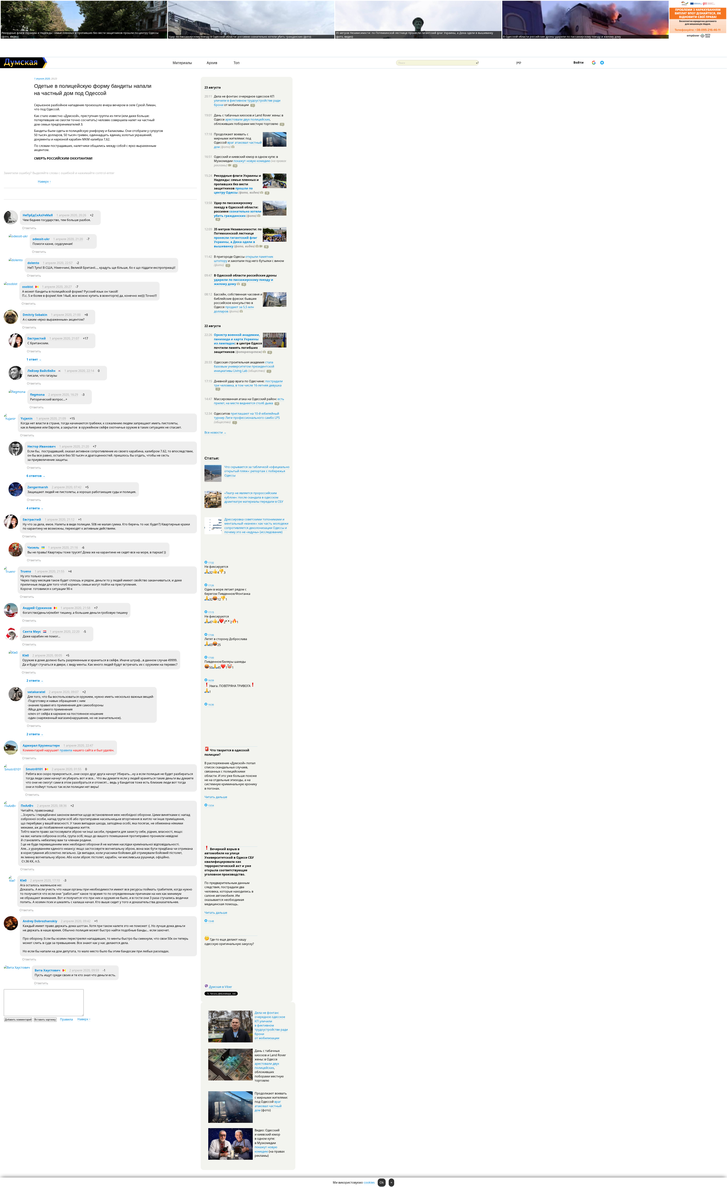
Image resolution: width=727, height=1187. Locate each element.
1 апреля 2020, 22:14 (79, 371)
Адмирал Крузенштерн (41, 745)
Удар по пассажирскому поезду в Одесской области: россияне (236, 207)
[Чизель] (16, 556)
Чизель (33, 547)
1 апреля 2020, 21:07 (64, 338)
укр (518, 62)
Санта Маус (32, 631)
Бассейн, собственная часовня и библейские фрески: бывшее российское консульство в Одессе (238, 300)
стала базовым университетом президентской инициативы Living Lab (244, 366)
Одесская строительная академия (239, 362)
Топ (236, 63)
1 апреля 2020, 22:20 (65, 631)
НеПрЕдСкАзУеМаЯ (38, 215)
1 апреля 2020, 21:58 (75, 608)
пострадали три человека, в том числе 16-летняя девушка (248, 383)
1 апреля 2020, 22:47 (78, 745)
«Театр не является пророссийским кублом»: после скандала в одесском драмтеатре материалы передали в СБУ (253, 497)
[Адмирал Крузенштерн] (11, 754)
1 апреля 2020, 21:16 (63, 547)
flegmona (37, 395)
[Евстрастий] (16, 346)
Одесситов (222, 413)
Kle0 (25, 655)
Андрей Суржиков (37, 608)
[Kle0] (13, 652)
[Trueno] (10, 571)
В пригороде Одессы (229, 257)
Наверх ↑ (44, 181)
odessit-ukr (41, 239)
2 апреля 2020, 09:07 (64, 692)
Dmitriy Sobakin (35, 315)
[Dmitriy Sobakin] (11, 323)
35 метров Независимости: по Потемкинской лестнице (238, 231)
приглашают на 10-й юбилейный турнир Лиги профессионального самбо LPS (247, 415)
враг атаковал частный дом (238, 144)
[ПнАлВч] (10, 806)
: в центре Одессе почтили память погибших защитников (238, 347)
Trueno (25, 571)
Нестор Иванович (41, 446)
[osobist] (10, 284)
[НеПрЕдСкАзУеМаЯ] (11, 223)
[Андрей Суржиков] (11, 616)
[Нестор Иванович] (16, 455)
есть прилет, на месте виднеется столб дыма (249, 401)
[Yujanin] (10, 419)
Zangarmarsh (37, 487)
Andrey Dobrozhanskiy (40, 921)
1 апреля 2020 (42, 78)
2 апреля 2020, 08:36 (52, 806)
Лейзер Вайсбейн (41, 371)
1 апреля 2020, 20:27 (57, 287)
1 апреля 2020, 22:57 (58, 263)
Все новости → (215, 432)
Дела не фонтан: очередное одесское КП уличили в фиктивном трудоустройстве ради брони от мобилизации (271, 1025)
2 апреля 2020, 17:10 (45, 880)
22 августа (212, 326)
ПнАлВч (27, 806)
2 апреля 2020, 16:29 (63, 395)
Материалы (182, 63)
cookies (369, 1182)
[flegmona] (17, 392)
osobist (27, 287)
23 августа (212, 87)
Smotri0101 (34, 769)
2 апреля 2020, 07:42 (66, 487)
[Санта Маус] (11, 640)
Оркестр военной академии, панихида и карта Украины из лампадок (237, 339)
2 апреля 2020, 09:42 (75, 921)
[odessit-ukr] (18, 236)
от (236, 105)
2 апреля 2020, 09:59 (84, 970)
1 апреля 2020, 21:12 (59, 519)
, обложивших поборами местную (246, 121)
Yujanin (27, 418)
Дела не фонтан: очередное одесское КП (244, 96)
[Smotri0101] (12, 769)
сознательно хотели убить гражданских (237, 213)
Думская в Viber (220, 987)
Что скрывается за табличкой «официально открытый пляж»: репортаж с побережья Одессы (256, 471)
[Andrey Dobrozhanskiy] (11, 929)
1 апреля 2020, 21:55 (49, 571)
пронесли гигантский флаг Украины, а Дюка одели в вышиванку (235, 242)
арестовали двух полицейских (247, 119)
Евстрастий (36, 338)
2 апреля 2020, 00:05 (47, 655)
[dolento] (16, 260)
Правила (66, 1019)
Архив (212, 63)
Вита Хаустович (47, 970)
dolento (33, 263)
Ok (382, 1182)
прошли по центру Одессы (233, 190)
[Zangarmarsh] (16, 495)
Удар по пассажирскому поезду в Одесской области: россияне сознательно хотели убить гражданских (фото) (240, 36)
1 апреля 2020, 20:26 (71, 215)
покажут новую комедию (251, 161)
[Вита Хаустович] (17, 967)
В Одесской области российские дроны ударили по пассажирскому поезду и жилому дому (562, 36)
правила (66, 750)
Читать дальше (215, 797)
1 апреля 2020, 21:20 (68, 239)
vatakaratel (36, 692)
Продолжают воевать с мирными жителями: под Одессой (232, 138)
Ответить (29, 228)
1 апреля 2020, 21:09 (51, 418)
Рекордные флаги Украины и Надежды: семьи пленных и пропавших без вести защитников (237, 182)
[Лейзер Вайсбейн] (16, 379)
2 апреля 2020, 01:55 (66, 769)
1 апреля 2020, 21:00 (66, 315)
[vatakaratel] (16, 700)
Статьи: (211, 458)
